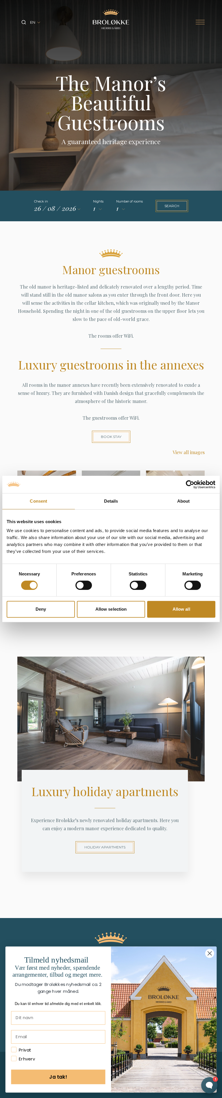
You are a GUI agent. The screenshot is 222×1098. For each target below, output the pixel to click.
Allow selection (111, 609)
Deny (41, 609)
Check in (41, 201)
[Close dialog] (209, 953)
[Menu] (200, 22)
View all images (189, 452)
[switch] (83, 585)
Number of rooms (129, 201)
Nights (98, 201)
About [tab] (183, 501)
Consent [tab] (38, 501)
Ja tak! (58, 1076)
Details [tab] (111, 501)
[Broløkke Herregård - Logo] (111, 19)
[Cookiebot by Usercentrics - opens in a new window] (190, 484)
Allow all (181, 609)
